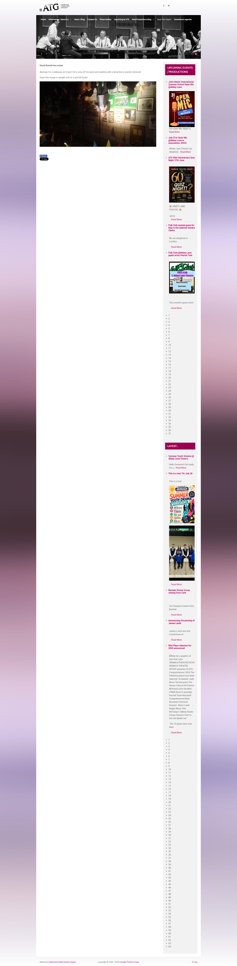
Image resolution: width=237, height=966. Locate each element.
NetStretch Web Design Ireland (62, 962)
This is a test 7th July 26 (180, 473)
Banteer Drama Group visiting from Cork (179, 591)
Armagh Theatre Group (129, 962)
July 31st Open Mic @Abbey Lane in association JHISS (177, 140)
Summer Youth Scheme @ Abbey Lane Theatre (181, 457)
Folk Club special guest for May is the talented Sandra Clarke (181, 228)
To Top (194, 962)
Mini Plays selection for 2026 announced (179, 646)
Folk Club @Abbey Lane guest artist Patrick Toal (180, 254)
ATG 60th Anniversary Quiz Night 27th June (181, 159)
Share (43, 156)
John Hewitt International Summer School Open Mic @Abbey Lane (181, 84)
